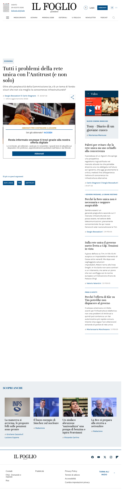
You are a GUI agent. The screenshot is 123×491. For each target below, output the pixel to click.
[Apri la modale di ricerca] (113, 17)
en (116, 8)
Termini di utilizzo (72, 475)
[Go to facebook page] (92, 457)
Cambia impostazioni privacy (77, 482)
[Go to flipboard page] (117, 457)
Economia (8, 61)
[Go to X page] (105, 457)
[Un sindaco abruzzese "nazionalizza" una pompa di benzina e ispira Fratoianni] (75, 407)
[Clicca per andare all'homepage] (25, 457)
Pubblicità (39, 471)
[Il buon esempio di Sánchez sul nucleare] (46, 407)
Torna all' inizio (104, 473)
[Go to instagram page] (111, 457)
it (112, 8)
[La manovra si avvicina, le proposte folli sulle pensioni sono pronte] (17, 407)
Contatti (9, 471)
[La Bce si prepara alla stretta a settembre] (104, 407)
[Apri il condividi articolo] (72, 97)
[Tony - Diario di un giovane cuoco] (101, 106)
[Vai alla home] (54, 8)
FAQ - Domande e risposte (13, 476)
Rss (7, 481)
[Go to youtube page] (98, 457)
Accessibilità (70, 479)
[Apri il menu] (7, 17)
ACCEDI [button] (48, 132)
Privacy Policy (71, 471)
